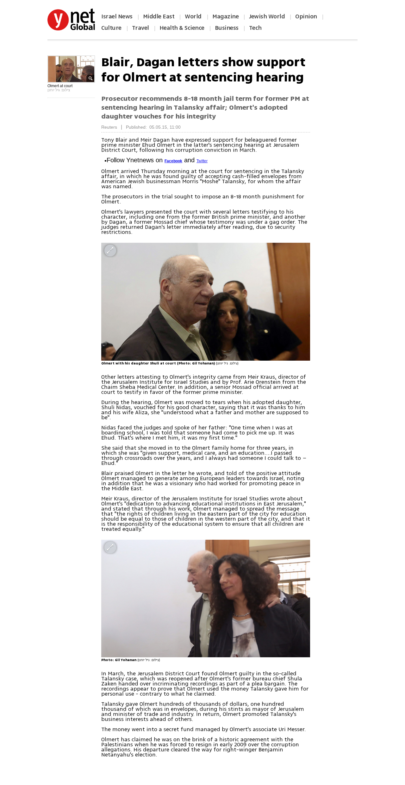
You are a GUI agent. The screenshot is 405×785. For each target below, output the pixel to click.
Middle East (159, 16)
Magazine (225, 16)
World (194, 16)
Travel (140, 27)
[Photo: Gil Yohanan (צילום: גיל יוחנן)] (205, 598)
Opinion (306, 16)
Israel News (117, 16)
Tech (255, 27)
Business (227, 27)
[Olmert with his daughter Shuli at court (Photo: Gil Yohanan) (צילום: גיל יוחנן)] (205, 301)
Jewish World (267, 16)
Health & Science (181, 27)
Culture (111, 27)
